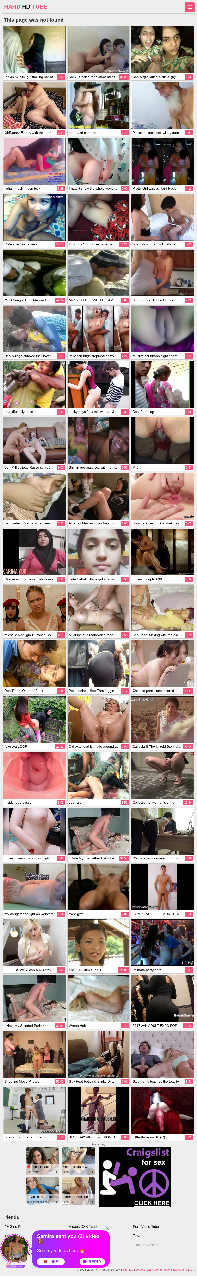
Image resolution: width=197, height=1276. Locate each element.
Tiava (137, 1236)
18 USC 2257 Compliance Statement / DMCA (165, 1269)
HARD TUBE (26, 6)
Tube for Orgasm (146, 1245)
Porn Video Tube (146, 1227)
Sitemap (128, 1269)
